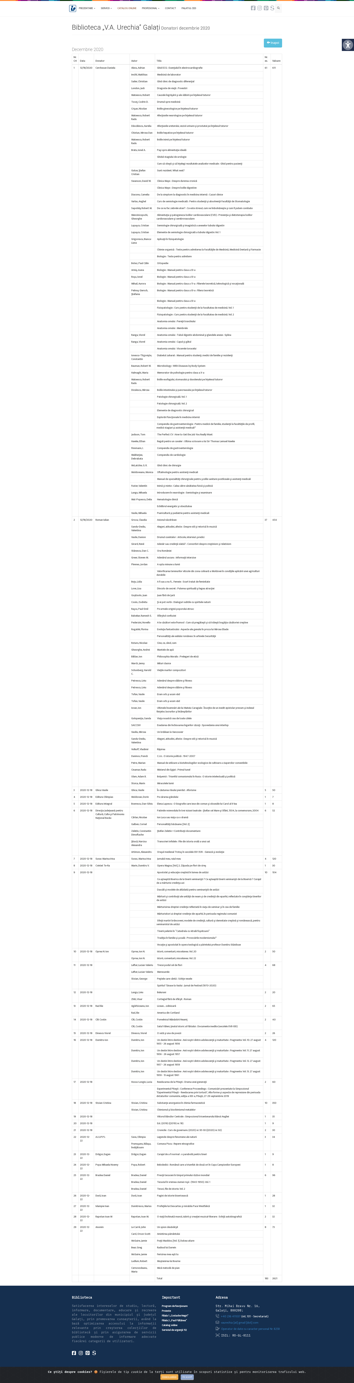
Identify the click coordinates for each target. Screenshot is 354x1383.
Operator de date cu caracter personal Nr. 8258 (250, 1329)
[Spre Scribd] (272, 8)
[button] (170, 8)
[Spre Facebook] (253, 8)
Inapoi (274, 43)
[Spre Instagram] (259, 8)
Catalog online (169, 1325)
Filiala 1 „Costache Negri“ (175, 1315)
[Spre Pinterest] (266, 8)
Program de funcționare (175, 1306)
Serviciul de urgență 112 (174, 1330)
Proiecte (166, 1311)
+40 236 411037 (231, 1316)
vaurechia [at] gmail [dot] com (239, 1322)
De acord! (187, 1377)
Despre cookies (169, 1377)
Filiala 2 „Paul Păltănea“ (174, 1320)
